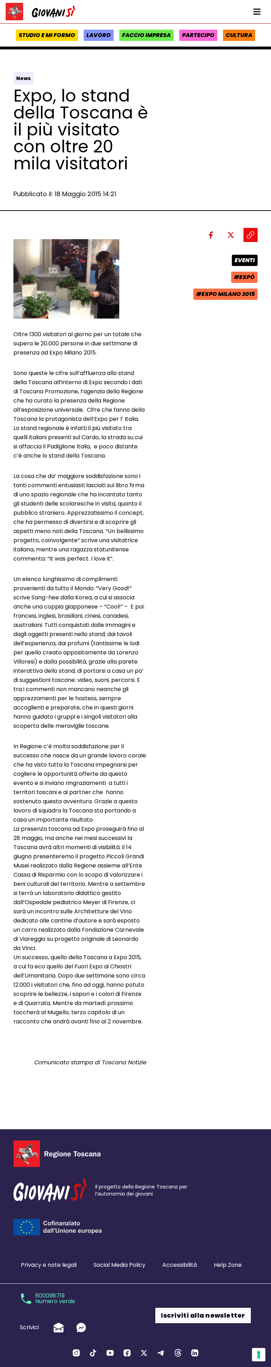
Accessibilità (179, 1265)
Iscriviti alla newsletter (203, 1315)
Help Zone (228, 1265)
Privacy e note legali (49, 1265)
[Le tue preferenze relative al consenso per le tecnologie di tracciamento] (258, 1354)
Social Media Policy (119, 1265)
